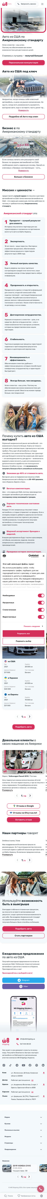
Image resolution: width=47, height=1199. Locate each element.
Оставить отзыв (23, 819)
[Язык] (41, 1196)
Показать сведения (32, 626)
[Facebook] (30, 1065)
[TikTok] (10, 1065)
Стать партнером (23, 935)
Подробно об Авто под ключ (23, 116)
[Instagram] (3, 1065)
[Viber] (36, 1065)
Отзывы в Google (25, 806)
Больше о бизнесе (23, 177)
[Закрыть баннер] (43, 556)
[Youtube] (23, 1065)
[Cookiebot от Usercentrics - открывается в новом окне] (29, 556)
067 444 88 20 (25, 1044)
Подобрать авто (23, 727)
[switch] (41, 602)
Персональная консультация (23, 62)
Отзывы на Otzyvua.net (25, 813)
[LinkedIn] (43, 1065)
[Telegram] (17, 1065)
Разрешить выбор (23, 641)
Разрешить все (23, 633)
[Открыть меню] (42, 3)
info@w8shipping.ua (27, 1039)
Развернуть (23, 110)
